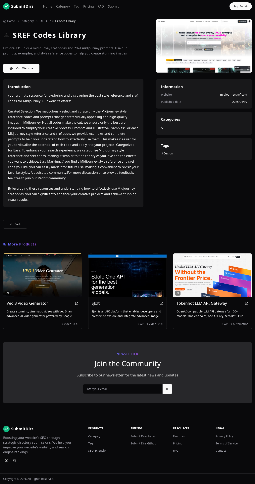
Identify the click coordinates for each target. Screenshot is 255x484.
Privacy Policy (224, 436)
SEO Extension (97, 450)
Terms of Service (227, 443)
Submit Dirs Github (143, 443)
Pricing (88, 6)
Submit (113, 6)
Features (179, 436)
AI (41, 21)
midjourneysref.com (233, 94)
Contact (221, 450)
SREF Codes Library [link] (63, 21)
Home (47, 6)
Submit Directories (143, 436)
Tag (76, 6)
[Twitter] (6, 461)
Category (63, 6)
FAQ (101, 6)
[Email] (14, 461)
